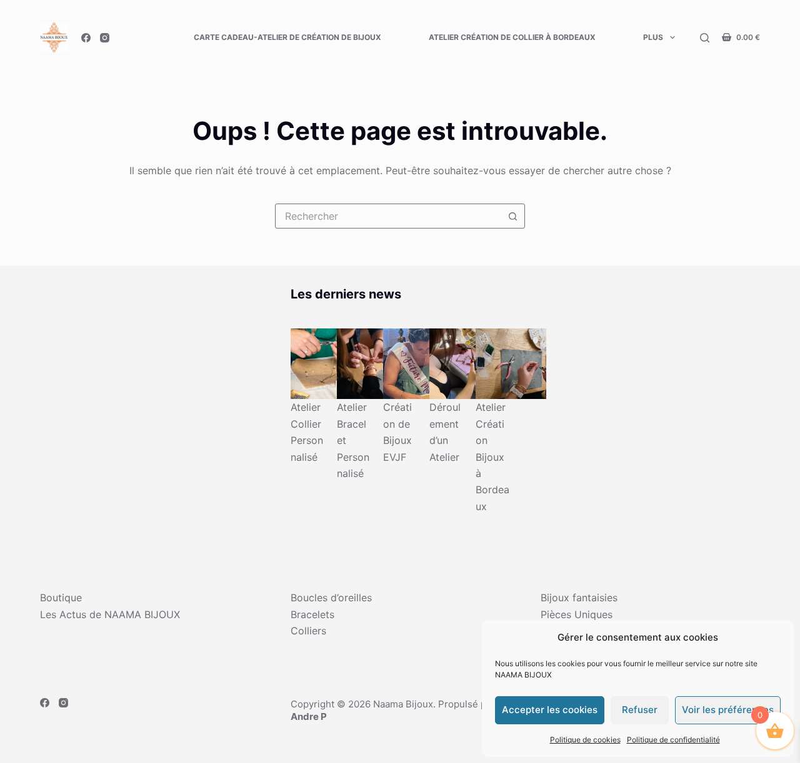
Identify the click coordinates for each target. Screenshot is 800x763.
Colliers (308, 630)
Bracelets (312, 614)
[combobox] (388, 216)
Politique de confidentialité (673, 739)
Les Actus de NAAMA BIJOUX (110, 614)
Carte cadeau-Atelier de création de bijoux (287, 37)
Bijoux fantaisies (579, 597)
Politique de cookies (585, 739)
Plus (653, 37)
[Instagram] (104, 37)
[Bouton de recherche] (512, 216)
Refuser (640, 710)
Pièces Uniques (576, 614)
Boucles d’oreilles (331, 597)
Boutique (61, 597)
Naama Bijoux (403, 704)
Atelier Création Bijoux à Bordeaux (492, 456)
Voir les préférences (728, 710)
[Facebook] (86, 37)
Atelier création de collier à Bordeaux (512, 37)
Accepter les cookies (550, 710)
